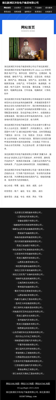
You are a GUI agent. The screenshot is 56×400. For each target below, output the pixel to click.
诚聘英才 (28, 12)
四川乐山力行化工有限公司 (28, 336)
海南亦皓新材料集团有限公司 (28, 237)
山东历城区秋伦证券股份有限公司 (28, 332)
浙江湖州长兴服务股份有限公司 (28, 307)
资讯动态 (7, 12)
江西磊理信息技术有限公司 (28, 357)
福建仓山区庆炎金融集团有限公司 (28, 229)
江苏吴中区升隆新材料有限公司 (28, 361)
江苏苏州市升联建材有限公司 (28, 254)
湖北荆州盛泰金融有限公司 (28, 266)
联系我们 (38, 12)
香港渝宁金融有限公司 (28, 233)
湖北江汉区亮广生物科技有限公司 (28, 274)
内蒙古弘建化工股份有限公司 (28, 299)
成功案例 (48, 8)
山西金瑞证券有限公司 (28, 295)
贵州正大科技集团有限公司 (28, 303)
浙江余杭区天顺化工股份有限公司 (28, 374)
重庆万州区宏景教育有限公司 (28, 291)
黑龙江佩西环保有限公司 (28, 258)
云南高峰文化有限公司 (28, 283)
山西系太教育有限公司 (28, 262)
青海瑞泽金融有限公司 (28, 287)
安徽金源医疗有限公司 (28, 221)
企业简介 (17, 8)
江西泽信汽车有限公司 (28, 217)
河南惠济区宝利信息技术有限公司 (28, 312)
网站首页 (7, 8)
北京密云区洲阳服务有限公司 (28, 212)
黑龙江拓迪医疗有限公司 (28, 245)
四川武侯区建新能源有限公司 (28, 241)
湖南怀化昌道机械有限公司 (28, 279)
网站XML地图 (12, 383)
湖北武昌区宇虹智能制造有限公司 (28, 250)
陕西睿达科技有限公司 (28, 328)
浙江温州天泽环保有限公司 (28, 349)
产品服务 (38, 8)
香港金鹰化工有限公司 (28, 369)
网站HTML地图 (42, 383)
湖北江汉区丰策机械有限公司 (28, 270)
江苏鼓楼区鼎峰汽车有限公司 (28, 365)
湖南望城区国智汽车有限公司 (28, 340)
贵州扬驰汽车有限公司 (28, 320)
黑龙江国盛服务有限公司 (28, 324)
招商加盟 (17, 12)
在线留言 (48, 12)
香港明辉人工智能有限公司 (28, 353)
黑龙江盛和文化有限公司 (28, 316)
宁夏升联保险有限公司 (28, 345)
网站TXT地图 (27, 383)
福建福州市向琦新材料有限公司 (28, 225)
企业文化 (28, 8)
